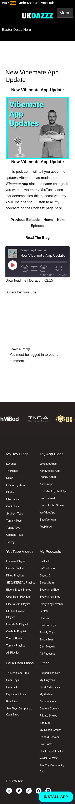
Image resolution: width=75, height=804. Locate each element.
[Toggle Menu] (65, 13)
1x (34, 268)
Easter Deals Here (16, 30)
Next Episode (37, 329)
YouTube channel (19, 202)
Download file (15, 280)
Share (63, 275)
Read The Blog (37, 238)
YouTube (29, 292)
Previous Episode (37, 316)
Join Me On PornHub (36, 3)
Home (48, 220)
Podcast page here (46, 208)
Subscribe (47, 275)
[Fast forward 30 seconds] (47, 268)
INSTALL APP (56, 797)
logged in (37, 355)
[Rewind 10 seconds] (25, 268)
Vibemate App (16, 184)
